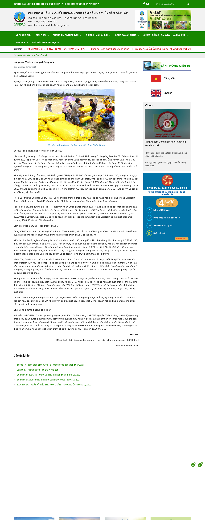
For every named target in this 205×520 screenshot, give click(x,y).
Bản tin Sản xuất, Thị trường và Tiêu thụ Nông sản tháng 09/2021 (49, 374)
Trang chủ (25, 35)
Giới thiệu (41, 35)
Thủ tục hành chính (97, 35)
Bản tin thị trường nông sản (36, 55)
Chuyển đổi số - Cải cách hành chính (164, 35)
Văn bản (20, 42)
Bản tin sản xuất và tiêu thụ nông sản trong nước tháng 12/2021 (49, 379)
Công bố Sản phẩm (125, 35)
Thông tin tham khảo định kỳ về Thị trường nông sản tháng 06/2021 (50, 365)
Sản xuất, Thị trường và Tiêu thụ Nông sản (37, 369)
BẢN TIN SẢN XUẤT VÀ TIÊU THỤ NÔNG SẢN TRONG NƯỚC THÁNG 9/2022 (54, 384)
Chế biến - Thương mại (44, 42)
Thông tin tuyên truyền (65, 35)
